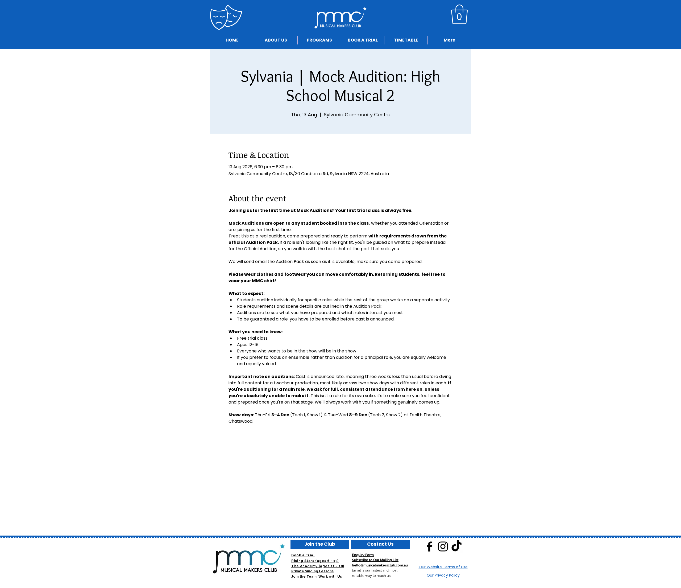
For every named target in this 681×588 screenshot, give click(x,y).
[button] (459, 14)
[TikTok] (456, 546)
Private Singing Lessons (312, 571)
